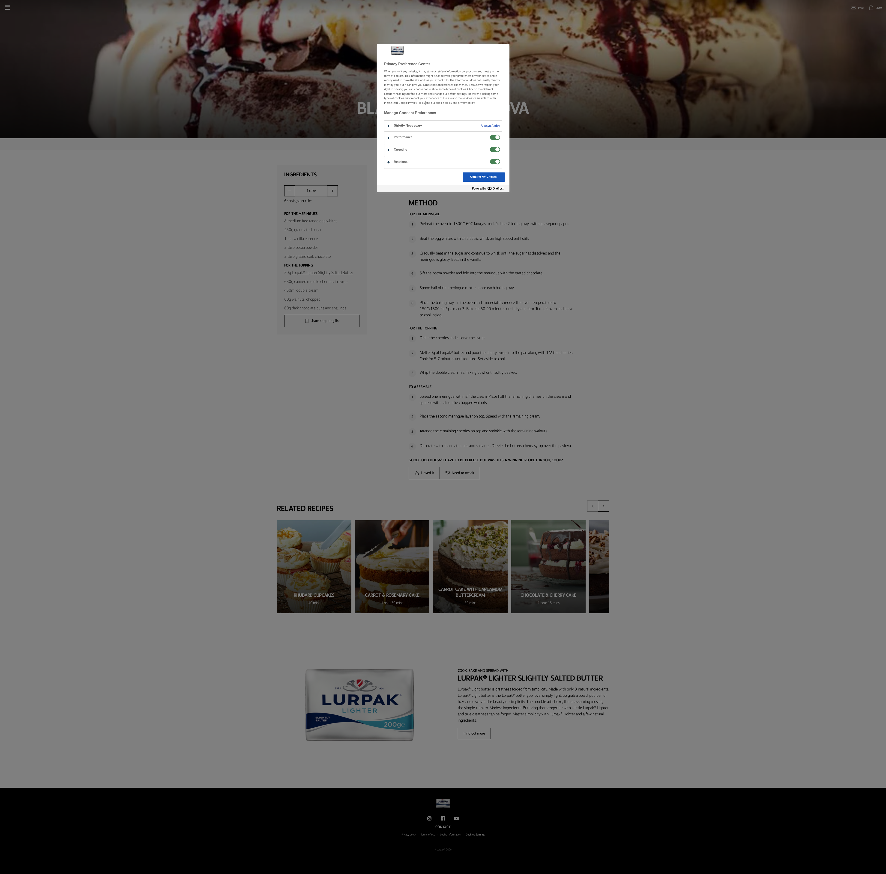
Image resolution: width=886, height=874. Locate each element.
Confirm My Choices (483, 176)
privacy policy (466, 102)
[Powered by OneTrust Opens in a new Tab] (489, 189)
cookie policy (444, 102)
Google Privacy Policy (411, 102)
